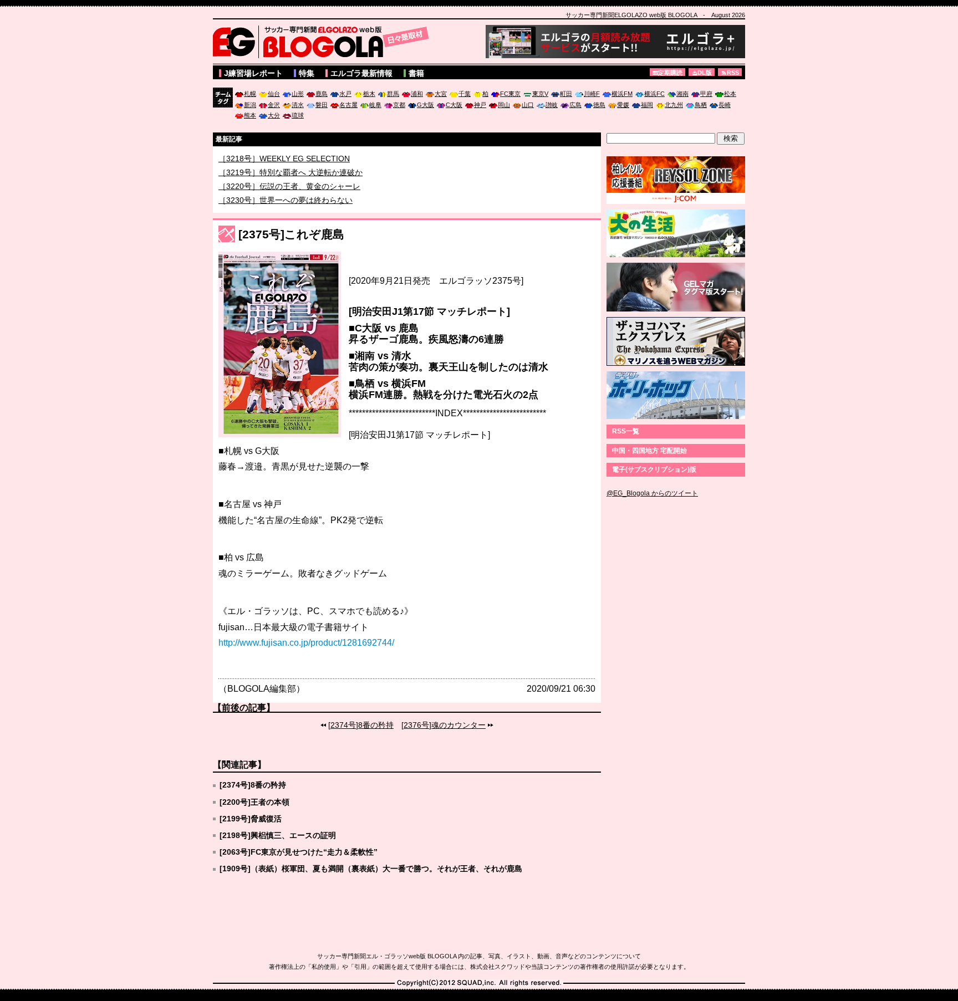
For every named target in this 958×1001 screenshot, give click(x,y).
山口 (528, 104)
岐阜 (375, 104)
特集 (306, 73)
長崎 (724, 104)
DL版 (704, 72)
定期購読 (670, 72)
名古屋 (348, 104)
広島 (575, 104)
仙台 (274, 93)
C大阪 (454, 104)
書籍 (416, 73)
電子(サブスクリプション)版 (654, 469)
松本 (730, 93)
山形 (298, 93)
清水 (298, 104)
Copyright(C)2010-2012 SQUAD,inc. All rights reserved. (479, 983)
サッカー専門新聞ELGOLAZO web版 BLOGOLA (324, 41)
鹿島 (321, 93)
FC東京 (510, 93)
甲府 (706, 93)
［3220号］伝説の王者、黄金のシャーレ (289, 200)
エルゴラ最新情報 (361, 73)
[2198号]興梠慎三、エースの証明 (278, 835)
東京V (540, 93)
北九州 (674, 104)
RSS (733, 72)
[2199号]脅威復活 (251, 818)
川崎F (592, 93)
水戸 (345, 93)
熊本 (250, 115)
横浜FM (622, 93)
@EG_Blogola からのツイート (652, 493)
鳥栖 (701, 104)
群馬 (393, 93)
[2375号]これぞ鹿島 (291, 234)
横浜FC (654, 93)
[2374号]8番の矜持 (361, 725)
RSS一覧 (625, 431)
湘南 (682, 93)
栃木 (369, 93)
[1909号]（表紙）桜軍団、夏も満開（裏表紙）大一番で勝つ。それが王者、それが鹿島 (371, 868)
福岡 (647, 104)
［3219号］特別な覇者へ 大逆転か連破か (290, 186)
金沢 (274, 104)
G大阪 (425, 104)
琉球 (298, 115)
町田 (566, 93)
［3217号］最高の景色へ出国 (270, 158)
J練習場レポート (253, 73)
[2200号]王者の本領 (254, 802)
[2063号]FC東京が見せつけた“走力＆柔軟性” (299, 851)
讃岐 (552, 104)
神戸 (480, 104)
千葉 (464, 93)
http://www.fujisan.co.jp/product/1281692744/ (306, 642)
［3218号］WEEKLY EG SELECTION (284, 172)
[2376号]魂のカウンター (443, 725)
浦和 (417, 93)
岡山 (504, 104)
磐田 (321, 104)
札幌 (250, 93)
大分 (274, 115)
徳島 (599, 104)
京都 (399, 104)
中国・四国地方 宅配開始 (649, 450)
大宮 (441, 93)
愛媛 (623, 104)
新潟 (250, 104)
